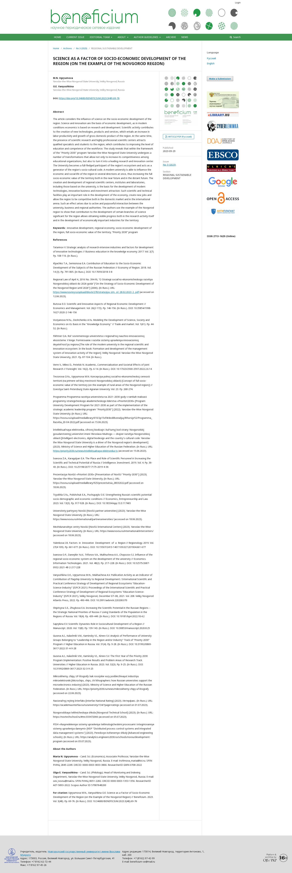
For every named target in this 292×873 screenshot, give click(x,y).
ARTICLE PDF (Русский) (180, 136)
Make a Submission (220, 78)
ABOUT (122, 37)
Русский (211, 58)
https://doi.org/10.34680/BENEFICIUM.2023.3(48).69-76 (89, 98)
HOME (57, 37)
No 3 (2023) (81, 48)
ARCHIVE (171, 37)
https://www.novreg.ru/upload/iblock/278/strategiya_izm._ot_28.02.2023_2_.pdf (96, 292)
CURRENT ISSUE (75, 37)
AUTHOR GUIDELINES (146, 37)
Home (56, 48)
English (210, 63)
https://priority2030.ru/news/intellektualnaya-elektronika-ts (85, 450)
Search (237, 37)
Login (238, 2)
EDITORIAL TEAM (100, 37)
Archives (67, 48)
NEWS (184, 37)
